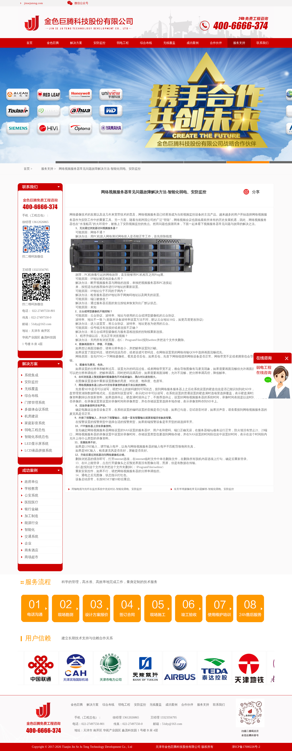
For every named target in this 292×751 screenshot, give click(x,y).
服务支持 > (48, 168)
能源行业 (31, 523)
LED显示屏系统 (37, 443)
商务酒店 (31, 550)
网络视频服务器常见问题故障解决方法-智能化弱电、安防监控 (100, 168)
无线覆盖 (169, 43)
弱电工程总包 (35, 430)
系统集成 (31, 375)
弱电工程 (123, 43)
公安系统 (31, 495)
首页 (29, 43)
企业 (28, 543)
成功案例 (193, 43)
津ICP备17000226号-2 (246, 746)
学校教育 (31, 488)
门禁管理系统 (35, 402)
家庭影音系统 (35, 423)
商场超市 (31, 557)
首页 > (28, 168)
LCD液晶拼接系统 (38, 450)
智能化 (30, 529)
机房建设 (31, 416)
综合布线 (146, 43)
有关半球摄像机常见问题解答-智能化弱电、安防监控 (204, 489)
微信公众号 (81, 3)
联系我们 (262, 43)
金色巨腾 (53, 43)
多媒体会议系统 (37, 409)
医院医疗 (31, 502)
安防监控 (99, 43)
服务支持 (239, 43)
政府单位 (31, 481)
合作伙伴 (216, 43)
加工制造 (31, 516)
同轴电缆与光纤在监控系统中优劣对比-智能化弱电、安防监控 (107, 489)
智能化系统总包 (37, 437)
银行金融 (31, 509)
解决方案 (76, 43)
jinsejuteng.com (33, 3)
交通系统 (31, 536)
